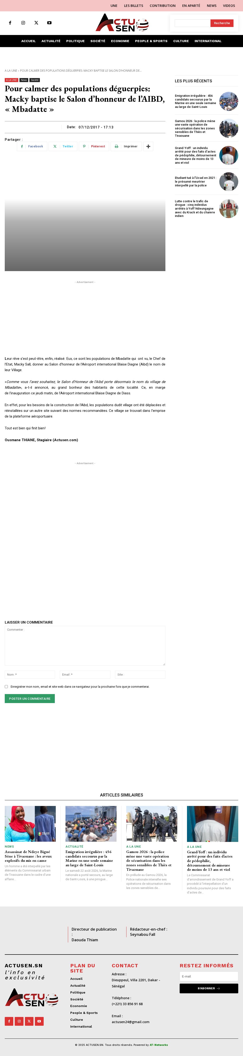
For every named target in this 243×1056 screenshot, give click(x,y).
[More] (148, 146)
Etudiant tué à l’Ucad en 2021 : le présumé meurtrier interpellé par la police (195, 181)
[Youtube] (49, 23)
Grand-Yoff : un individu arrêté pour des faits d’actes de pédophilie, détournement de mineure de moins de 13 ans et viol (195, 155)
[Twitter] (36, 23)
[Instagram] (23, 23)
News (24, 80)
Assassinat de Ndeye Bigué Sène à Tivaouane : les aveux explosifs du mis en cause (28, 856)
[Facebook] (10, 23)
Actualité (74, 846)
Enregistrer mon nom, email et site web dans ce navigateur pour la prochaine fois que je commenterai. (80, 686)
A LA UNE (11, 71)
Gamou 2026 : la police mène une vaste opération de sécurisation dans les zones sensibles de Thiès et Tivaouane (195, 128)
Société (34, 80)
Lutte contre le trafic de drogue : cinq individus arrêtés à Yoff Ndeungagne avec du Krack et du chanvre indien (195, 208)
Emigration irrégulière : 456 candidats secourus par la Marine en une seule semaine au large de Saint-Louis (195, 101)
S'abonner (206, 988)
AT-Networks (159, 1045)
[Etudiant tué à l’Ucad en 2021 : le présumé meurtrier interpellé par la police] (228, 181)
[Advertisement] (85, 318)
